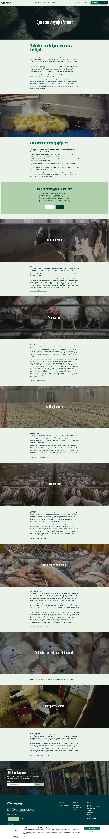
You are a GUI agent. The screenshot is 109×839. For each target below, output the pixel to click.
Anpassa (91, 831)
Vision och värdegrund (64, 805)
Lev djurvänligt (46, 2)
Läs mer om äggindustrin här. (38, 380)
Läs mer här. (70, 679)
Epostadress (10, 781)
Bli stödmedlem (76, 812)
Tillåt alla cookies (91, 828)
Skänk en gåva (60, 207)
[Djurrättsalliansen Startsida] (14, 804)
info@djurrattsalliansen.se (93, 816)
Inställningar (25, 836)
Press (60, 807)
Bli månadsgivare (50, 207)
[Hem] (7, 2)
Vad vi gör (53, 2)
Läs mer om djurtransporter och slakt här (41, 755)
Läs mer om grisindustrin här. (38, 538)
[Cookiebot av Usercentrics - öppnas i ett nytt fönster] (15, 837)
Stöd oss (95, 3)
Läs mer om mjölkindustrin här (38, 291)
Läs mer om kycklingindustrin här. (39, 457)
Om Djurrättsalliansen (13, 819)
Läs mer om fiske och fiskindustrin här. (40, 626)
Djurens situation (38, 2)
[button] (78, 3)
